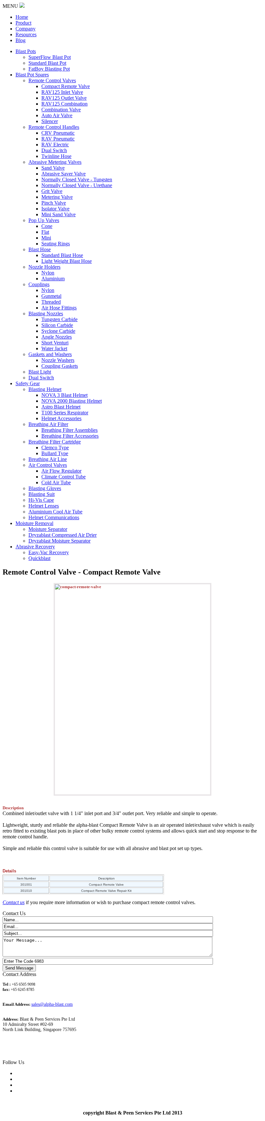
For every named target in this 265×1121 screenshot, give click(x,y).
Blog (21, 40)
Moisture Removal (34, 523)
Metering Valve (57, 197)
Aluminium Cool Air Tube (55, 511)
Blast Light (39, 372)
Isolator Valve (55, 208)
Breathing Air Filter (48, 424)
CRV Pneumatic (58, 133)
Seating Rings (55, 243)
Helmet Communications (53, 517)
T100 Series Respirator (64, 412)
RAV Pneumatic (58, 138)
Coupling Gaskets (59, 366)
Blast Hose (39, 249)
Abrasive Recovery (35, 546)
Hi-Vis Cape (41, 500)
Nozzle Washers (57, 360)
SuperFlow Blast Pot (49, 57)
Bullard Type (54, 453)
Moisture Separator (47, 529)
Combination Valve (61, 109)
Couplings (38, 284)
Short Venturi (55, 342)
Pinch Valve (53, 203)
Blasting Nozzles (45, 313)
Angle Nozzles (56, 337)
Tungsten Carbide (59, 319)
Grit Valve (51, 191)
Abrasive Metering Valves (54, 162)
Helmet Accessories (61, 418)
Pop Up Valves (43, 220)
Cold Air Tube (56, 482)
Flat (45, 232)
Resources (26, 34)
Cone (46, 226)
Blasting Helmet (44, 389)
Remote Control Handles (53, 127)
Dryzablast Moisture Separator (59, 541)
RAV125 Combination (64, 103)
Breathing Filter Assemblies (69, 430)
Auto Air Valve (56, 115)
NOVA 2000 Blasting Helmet (71, 401)
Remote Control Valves (52, 80)
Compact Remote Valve (65, 86)
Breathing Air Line (47, 459)
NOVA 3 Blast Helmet (64, 395)
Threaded (51, 302)
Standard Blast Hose (62, 255)
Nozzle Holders (44, 267)
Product (23, 23)
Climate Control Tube (63, 476)
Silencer (49, 121)
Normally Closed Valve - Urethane (76, 185)
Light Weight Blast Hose (66, 261)
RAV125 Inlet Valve (62, 92)
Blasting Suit (41, 494)
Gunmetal (51, 296)
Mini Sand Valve (58, 214)
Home (22, 17)
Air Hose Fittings (59, 307)
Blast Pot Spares (32, 74)
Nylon (47, 272)
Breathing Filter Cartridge (54, 441)
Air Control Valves (47, 465)
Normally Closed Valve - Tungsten (76, 179)
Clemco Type (55, 447)
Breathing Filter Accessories (70, 436)
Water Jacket (54, 348)
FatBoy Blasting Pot (49, 69)
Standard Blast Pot (47, 63)
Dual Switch (54, 150)
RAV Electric (55, 144)
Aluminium (53, 278)
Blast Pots (26, 51)
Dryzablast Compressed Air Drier (62, 535)
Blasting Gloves (44, 488)
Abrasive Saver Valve (63, 173)
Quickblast (39, 558)
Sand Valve (53, 168)
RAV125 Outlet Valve (64, 98)
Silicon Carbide (57, 325)
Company (26, 28)
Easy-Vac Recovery (48, 552)
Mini (46, 238)
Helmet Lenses (43, 506)
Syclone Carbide (58, 331)
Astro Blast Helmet (60, 406)
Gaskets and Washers (50, 354)
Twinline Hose (56, 156)
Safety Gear (28, 383)
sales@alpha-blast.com (52, 1004)
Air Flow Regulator (61, 471)
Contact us (14, 902)
